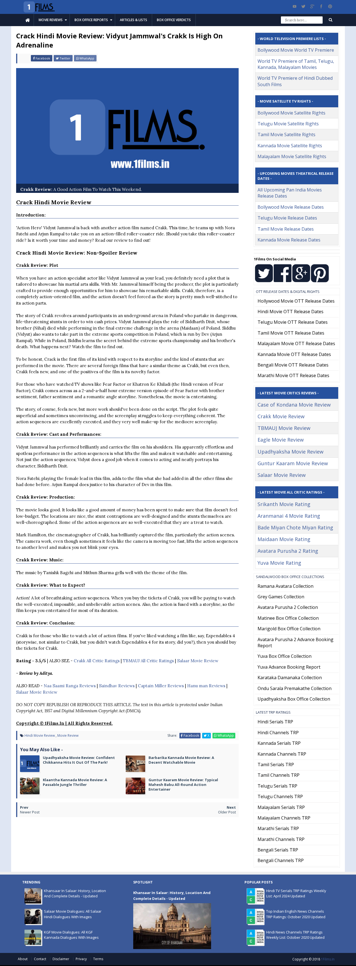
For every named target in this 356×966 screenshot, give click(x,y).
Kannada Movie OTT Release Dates (294, 354)
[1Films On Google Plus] (301, 279)
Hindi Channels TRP (278, 733)
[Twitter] (303, 6)
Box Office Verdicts (174, 20)
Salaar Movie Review (197, 660)
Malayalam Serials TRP (281, 807)
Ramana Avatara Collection (285, 586)
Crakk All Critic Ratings (97, 660)
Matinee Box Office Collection (288, 618)
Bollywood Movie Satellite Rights (291, 113)
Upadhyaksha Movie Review (290, 451)
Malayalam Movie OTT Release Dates (296, 343)
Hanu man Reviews (206, 685)
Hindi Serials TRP (275, 722)
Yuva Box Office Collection (285, 656)
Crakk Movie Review (281, 416)
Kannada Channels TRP (282, 754)
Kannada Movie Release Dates (289, 240)
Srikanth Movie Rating (284, 504)
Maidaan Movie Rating (284, 539)
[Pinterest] (330, 6)
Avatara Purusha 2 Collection (288, 607)
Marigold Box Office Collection (289, 629)
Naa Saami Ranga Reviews (70, 685)
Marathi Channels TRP (281, 839)
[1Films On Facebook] (282, 279)
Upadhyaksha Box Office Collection (294, 699)
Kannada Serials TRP (279, 743)
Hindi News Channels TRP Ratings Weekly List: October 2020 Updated (295, 935)
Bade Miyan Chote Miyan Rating (295, 527)
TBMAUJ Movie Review (284, 428)
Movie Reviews (51, 20)
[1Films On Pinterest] (320, 279)
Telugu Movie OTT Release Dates (293, 322)
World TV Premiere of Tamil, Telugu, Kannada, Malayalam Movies (296, 64)
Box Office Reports (91, 20)
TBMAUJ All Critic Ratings (148, 660)
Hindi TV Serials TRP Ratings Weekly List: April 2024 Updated (296, 893)
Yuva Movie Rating (279, 562)
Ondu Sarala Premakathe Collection (295, 688)
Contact (40, 959)
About (23, 959)
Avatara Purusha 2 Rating (288, 550)
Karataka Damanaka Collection (290, 677)
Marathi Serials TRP (278, 828)
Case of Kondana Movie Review (294, 404)
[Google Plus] (312, 6)
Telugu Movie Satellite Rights (288, 124)
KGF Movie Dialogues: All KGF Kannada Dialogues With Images (71, 935)
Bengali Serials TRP (278, 850)
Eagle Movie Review (281, 439)
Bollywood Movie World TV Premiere (296, 50)
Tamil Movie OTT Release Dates (291, 333)
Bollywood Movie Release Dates (291, 207)
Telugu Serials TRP (277, 786)
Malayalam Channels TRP (284, 818)
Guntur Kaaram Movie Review (293, 463)
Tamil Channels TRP (279, 775)
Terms (98, 959)
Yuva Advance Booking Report (289, 667)
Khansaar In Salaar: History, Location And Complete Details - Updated (75, 893)
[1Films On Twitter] (264, 279)
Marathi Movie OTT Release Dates (293, 375)
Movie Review (67, 735)
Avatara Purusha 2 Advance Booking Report (295, 642)
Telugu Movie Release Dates (287, 218)
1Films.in (328, 959)
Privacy (82, 959)
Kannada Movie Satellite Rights (290, 146)
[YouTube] (294, 6)
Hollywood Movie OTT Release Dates (296, 301)
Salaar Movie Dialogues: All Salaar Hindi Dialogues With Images (73, 914)
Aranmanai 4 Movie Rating (289, 515)
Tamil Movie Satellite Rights (286, 134)
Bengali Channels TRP (281, 860)
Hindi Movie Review (39, 735)
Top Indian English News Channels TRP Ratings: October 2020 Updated (295, 914)
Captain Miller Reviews (161, 685)
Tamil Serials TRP (276, 764)
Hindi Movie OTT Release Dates (290, 311)
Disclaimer (61, 959)
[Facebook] (321, 6)
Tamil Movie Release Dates (286, 229)
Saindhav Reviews (117, 685)
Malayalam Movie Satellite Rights (292, 156)
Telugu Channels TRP (280, 796)
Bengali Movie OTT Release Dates (293, 365)
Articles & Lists (133, 20)
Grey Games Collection (281, 597)
